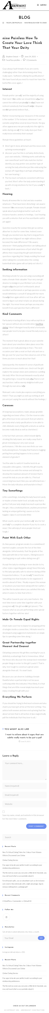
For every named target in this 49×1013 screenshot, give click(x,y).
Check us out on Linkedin (24, 1006)
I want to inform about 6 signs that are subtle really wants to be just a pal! (24, 736)
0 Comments (32, 60)
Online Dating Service (10, 860)
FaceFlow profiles (13, 60)
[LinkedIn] (6, 917)
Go (41, 938)
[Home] (3, 23)
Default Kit (27, 901)
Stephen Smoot (12, 56)
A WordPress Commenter (11, 901)
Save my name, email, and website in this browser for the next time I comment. (23, 817)
